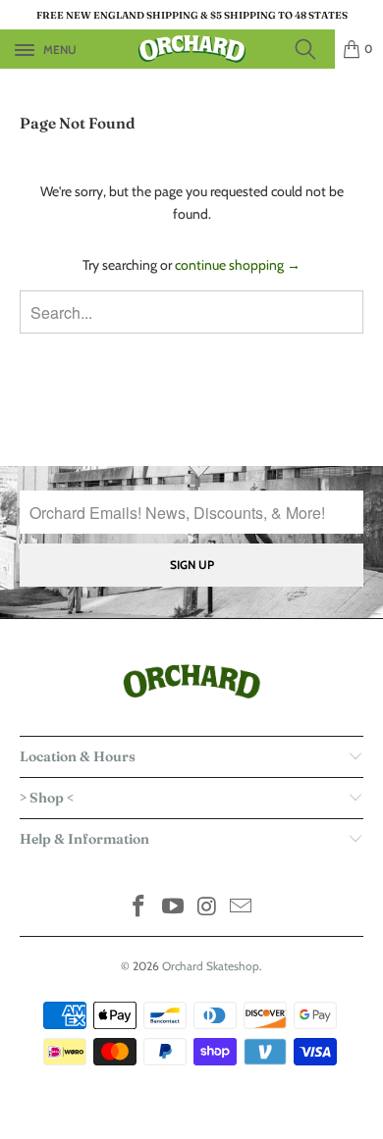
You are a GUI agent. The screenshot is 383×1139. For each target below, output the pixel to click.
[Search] (311, 49)
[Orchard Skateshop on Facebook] (139, 908)
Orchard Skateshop (210, 965)
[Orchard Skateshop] (192, 49)
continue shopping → (238, 265)
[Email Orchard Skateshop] (241, 908)
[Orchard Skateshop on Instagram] (208, 908)
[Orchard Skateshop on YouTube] (174, 908)
